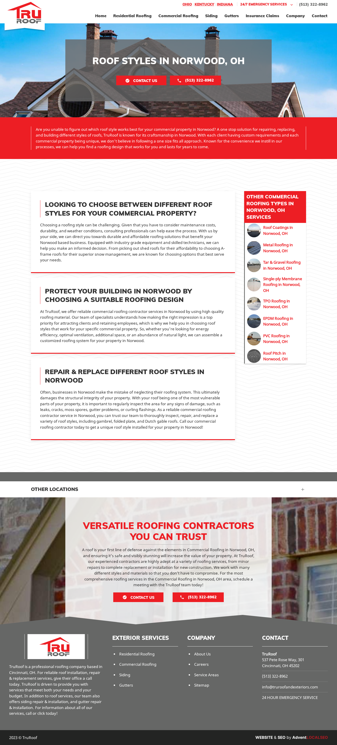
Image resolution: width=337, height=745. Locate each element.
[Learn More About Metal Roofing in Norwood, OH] (275, 247)
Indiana (225, 4)
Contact (319, 15)
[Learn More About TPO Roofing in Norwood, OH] (275, 303)
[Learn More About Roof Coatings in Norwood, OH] (275, 230)
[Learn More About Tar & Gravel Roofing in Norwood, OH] (275, 265)
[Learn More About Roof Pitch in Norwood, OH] (275, 356)
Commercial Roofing (178, 15)
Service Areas (206, 674)
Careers (201, 664)
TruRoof (269, 654)
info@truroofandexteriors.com (290, 687)
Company (295, 15)
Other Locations (54, 489)
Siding (211, 15)
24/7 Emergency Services (263, 4)
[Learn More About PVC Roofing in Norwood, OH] (275, 338)
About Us (202, 654)
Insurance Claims (262, 15)
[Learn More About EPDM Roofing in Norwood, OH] (275, 321)
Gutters (231, 15)
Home (100, 15)
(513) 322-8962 (313, 4)
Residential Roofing (132, 15)
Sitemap (201, 685)
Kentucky (204, 4)
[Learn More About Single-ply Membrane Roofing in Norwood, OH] (275, 284)
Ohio (187, 4)
